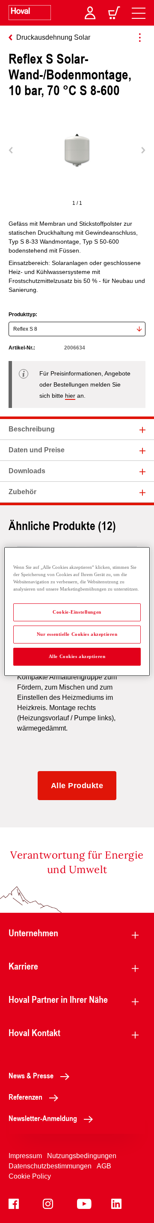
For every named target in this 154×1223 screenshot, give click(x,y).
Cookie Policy (30, 1176)
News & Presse (31, 1075)
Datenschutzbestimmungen (50, 1166)
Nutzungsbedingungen (81, 1155)
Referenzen (25, 1096)
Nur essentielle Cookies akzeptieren (77, 634)
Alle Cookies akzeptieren (77, 656)
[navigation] (138, 13)
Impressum (25, 1155)
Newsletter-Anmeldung (43, 1118)
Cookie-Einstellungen (77, 611)
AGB (104, 1166)
